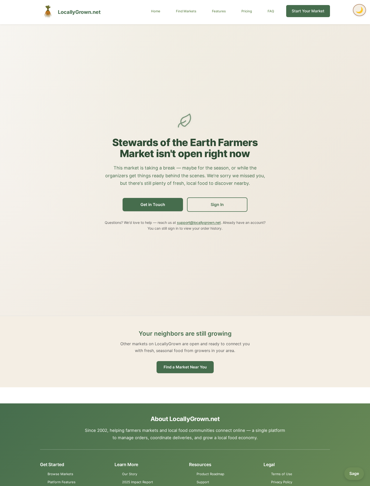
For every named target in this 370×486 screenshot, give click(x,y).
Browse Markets (60, 474)
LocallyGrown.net (79, 12)
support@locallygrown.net (199, 222)
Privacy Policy (281, 482)
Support (203, 482)
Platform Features (62, 482)
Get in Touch (152, 204)
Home (155, 11)
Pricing (246, 11)
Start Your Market (308, 11)
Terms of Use (281, 474)
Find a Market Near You (185, 367)
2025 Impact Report (137, 482)
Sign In (217, 204)
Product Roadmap (210, 474)
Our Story (129, 474)
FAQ (271, 11)
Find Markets (186, 11)
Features (219, 11)
